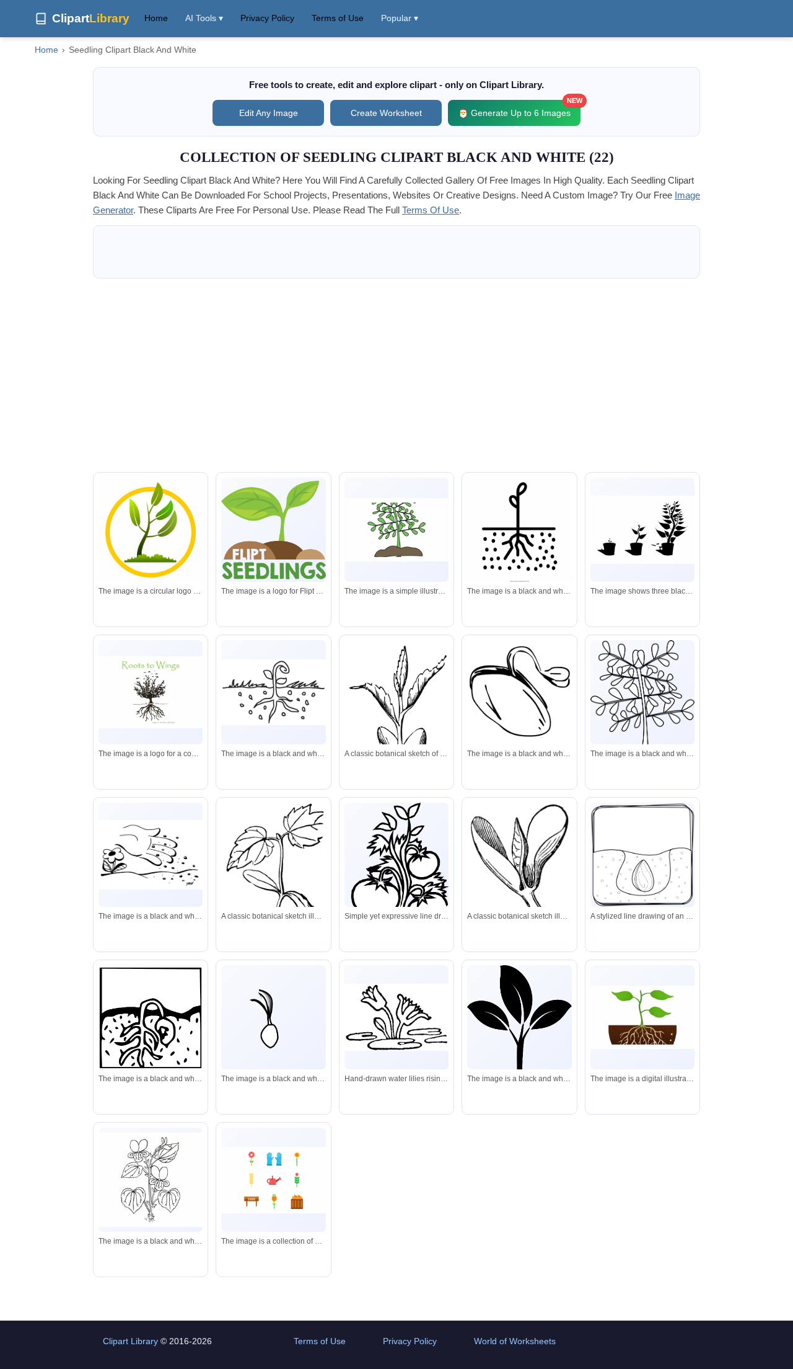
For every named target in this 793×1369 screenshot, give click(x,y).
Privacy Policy (267, 18)
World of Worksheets (515, 1341)
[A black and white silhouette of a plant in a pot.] (642, 529)
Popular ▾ (399, 18)
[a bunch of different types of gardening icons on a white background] (273, 1180)
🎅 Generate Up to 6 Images (519, 109)
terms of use (430, 210)
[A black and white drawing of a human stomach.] (151, 1017)
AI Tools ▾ (204, 18)
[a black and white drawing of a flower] (273, 1017)
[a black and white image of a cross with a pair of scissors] (519, 532)
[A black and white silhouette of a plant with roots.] (519, 1043)
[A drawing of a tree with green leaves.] (396, 530)
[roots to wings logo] (151, 692)
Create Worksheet (386, 113)
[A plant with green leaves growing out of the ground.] (642, 1018)
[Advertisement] (396, 375)
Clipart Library (130, 1341)
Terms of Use (338, 18)
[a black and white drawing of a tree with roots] (273, 692)
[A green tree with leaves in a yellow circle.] (151, 535)
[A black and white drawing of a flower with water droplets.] (151, 855)
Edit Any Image (268, 113)
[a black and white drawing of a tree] (642, 713)
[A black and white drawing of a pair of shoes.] (519, 692)
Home (156, 18)
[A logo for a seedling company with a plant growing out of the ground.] (273, 530)
